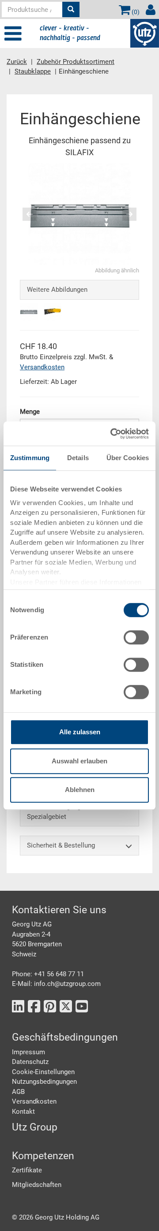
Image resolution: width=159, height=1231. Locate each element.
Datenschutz (30, 1062)
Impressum (28, 1052)
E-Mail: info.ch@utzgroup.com (56, 984)
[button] (26, 214)
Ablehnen (80, 789)
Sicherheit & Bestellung (61, 845)
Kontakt (23, 1112)
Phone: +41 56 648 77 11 (48, 974)
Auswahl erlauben (79, 761)
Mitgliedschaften (36, 1185)
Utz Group (34, 1127)
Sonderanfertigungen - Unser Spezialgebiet (68, 812)
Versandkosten (42, 367)
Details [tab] (78, 457)
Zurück (17, 62)
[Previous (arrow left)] (35, 214)
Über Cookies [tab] (127, 457)
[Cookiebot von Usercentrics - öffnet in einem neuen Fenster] (112, 433)
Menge (30, 412)
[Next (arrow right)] (123, 214)
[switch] (136, 637)
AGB (18, 1092)
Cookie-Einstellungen (43, 1072)
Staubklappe (33, 71)
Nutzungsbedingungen (44, 1082)
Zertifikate (27, 1170)
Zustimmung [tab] (29, 457)
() (135, 11)
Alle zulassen (79, 732)
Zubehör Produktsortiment (75, 62)
